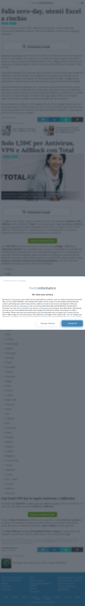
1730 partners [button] (16, 299)
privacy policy (72, 317)
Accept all (72, 323)
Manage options (48, 323)
